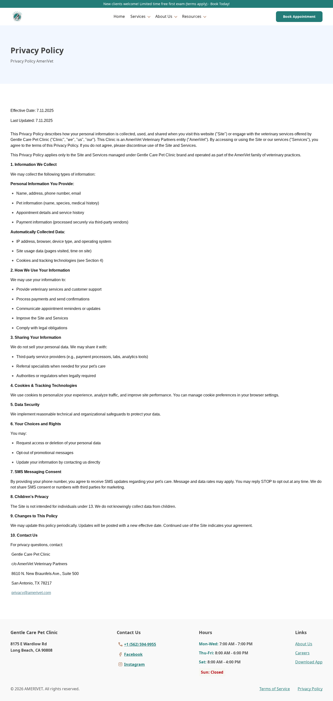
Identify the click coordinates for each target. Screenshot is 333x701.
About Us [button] (163, 16)
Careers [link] (302, 653)
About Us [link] (303, 644)
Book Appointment (299, 16)
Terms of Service (274, 688)
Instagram (134, 664)
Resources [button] (191, 16)
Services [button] (138, 16)
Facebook (133, 654)
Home (119, 16)
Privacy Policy (310, 688)
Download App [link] (309, 662)
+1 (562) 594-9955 (140, 644)
